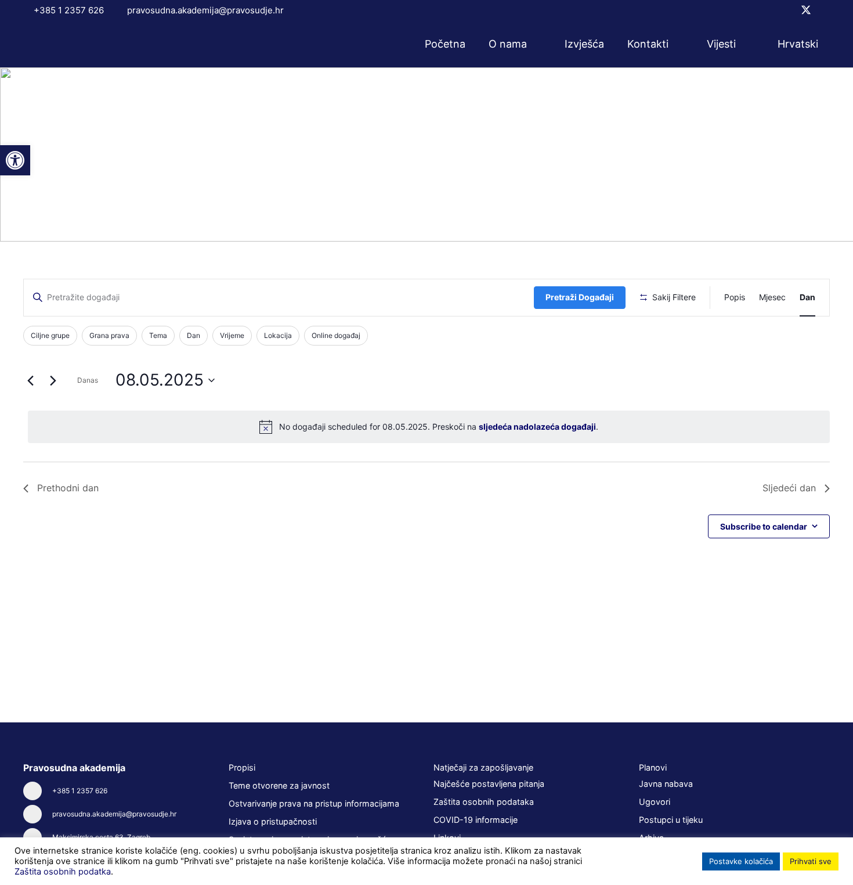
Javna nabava (666, 784)
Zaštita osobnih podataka (483, 802)
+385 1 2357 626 (79, 790)
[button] (534, 44)
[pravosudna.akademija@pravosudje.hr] (37, 814)
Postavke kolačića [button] (741, 861)
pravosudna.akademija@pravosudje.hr (114, 814)
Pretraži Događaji (579, 297)
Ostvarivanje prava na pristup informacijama (314, 803)
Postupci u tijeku (671, 820)
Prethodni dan (68, 488)
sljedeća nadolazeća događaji (537, 426)
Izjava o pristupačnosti (273, 821)
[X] (806, 10)
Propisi (242, 767)
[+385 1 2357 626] (37, 791)
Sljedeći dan (789, 488)
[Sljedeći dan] (53, 380)
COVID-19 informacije (475, 820)
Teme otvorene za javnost (279, 785)
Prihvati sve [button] (811, 861)
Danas (87, 380)
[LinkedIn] (826, 10)
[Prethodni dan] (30, 380)
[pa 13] (71, 44)
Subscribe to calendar (763, 526)
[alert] (429, 427)
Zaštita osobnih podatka (63, 871)
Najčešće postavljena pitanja (488, 784)
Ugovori (654, 802)
